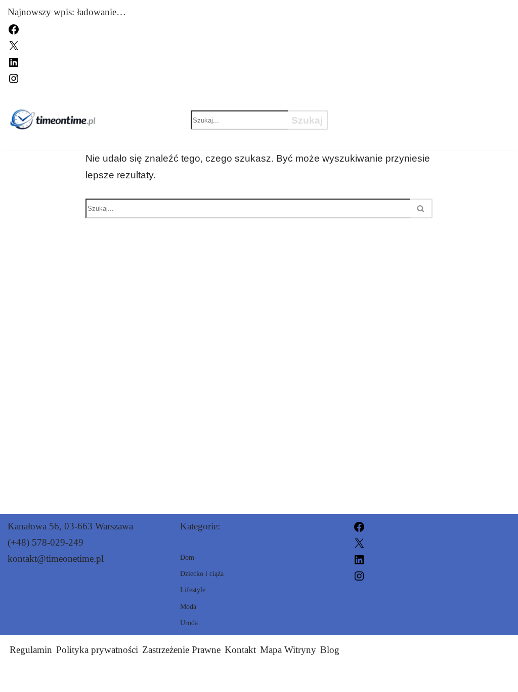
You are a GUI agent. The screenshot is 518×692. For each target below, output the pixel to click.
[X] (14, 45)
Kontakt (240, 649)
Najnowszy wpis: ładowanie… (67, 12)
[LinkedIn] (14, 61)
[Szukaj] (421, 208)
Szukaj (307, 120)
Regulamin (31, 649)
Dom (478, 102)
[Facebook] (14, 28)
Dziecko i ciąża (389, 120)
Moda (361, 102)
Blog (329, 649)
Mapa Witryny (288, 649)
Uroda (422, 102)
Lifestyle (373, 138)
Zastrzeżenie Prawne (181, 649)
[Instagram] (14, 77)
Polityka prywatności (97, 649)
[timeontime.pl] (53, 120)
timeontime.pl (351, 678)
